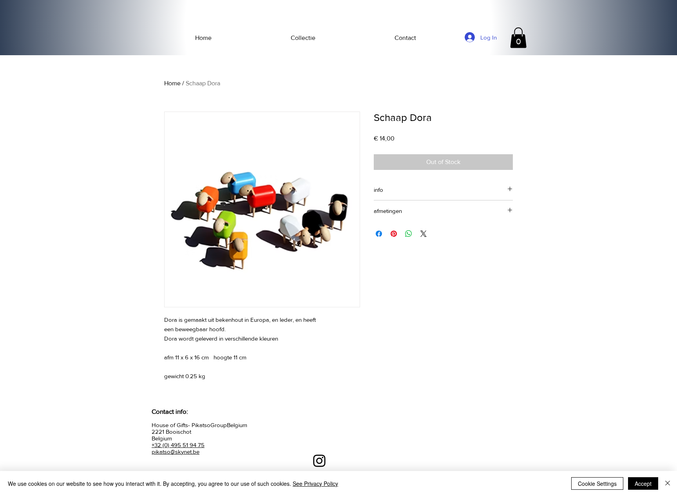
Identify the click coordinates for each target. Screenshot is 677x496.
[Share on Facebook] (379, 233)
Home (172, 83)
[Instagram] (319, 461)
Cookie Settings (597, 483)
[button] (518, 37)
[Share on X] (423, 233)
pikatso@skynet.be (175, 451)
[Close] (667, 483)
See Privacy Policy (315, 483)
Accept (643, 483)
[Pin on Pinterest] (393, 233)
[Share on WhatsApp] (408, 233)
